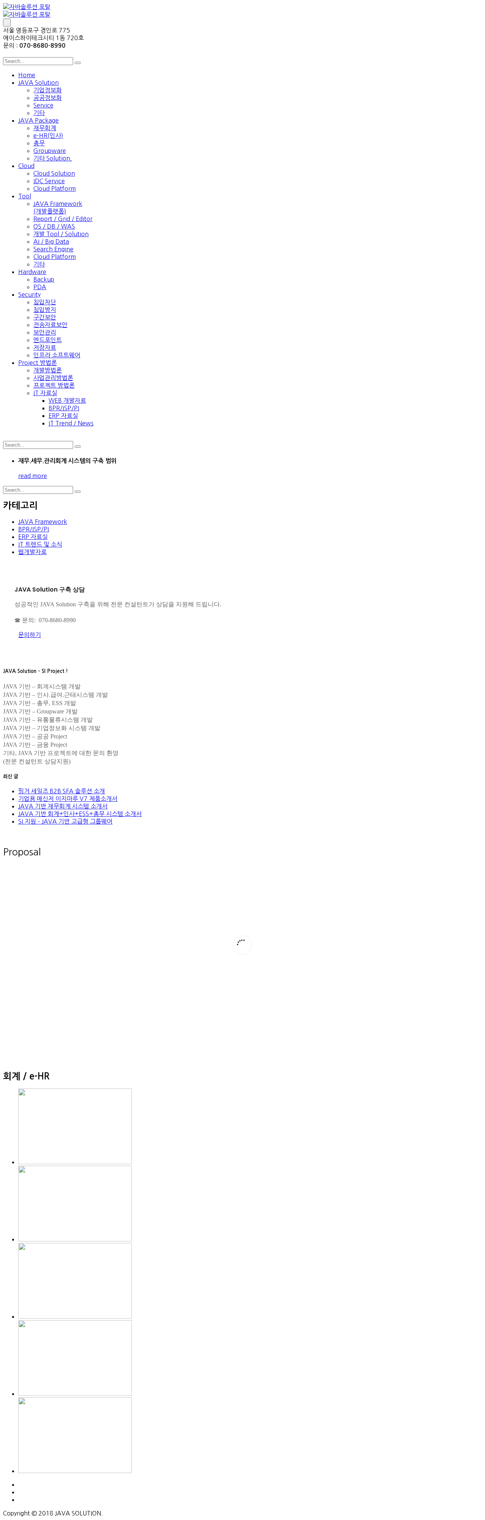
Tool (24, 196)
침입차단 (44, 302)
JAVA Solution (38, 82)
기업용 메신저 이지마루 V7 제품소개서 (67, 799)
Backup (43, 279)
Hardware (32, 272)
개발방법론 (47, 370)
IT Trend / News (71, 423)
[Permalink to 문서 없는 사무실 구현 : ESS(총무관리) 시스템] (75, 1162)
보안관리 (44, 332)
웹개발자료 (32, 552)
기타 (39, 113)
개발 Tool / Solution (61, 234)
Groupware (49, 151)
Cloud (26, 166)
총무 (39, 143)
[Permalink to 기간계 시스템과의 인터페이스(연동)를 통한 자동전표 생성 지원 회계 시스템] (75, 1471)
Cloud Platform (54, 188)
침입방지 (44, 310)
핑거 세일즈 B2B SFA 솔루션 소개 (61, 791)
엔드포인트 (47, 340)
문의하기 (29, 635)
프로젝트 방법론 (54, 385)
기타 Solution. (52, 158)
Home (26, 75)
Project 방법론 (37, 363)
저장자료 (44, 347)
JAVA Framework (42, 522)
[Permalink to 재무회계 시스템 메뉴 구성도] (75, 1316)
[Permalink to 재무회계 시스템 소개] (75, 1239)
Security (29, 294)
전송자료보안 (50, 325)
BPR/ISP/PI (63, 408)
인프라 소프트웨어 (56, 355)
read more (32, 476)
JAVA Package (38, 120)
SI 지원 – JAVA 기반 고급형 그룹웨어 (65, 821)
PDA (39, 287)
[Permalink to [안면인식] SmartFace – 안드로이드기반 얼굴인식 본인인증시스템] (75, 1394)
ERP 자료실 (63, 416)
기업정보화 (47, 90)
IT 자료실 (45, 393)
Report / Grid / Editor (62, 219)
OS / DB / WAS (54, 226)
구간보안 (44, 317)
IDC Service (49, 181)
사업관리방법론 (53, 378)
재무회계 (44, 128)
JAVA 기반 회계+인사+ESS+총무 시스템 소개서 (80, 814)
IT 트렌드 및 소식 (40, 544)
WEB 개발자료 (67, 400)
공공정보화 (47, 98)
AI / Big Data (51, 241)
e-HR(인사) (48, 135)
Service (43, 105)
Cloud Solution (54, 173)
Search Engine (53, 249)
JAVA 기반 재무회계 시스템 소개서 (63, 806)
